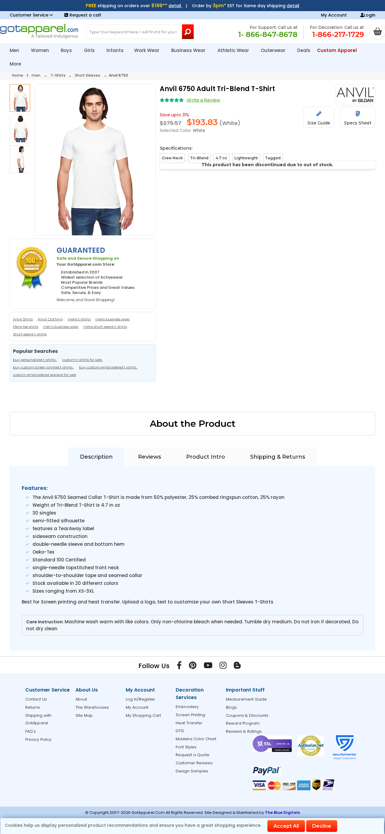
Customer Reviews (194, 763)
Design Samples (192, 771)
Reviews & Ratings (244, 731)
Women (40, 50)
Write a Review (203, 100)
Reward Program (243, 723)
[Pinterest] (192, 667)
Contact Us (36, 699)
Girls (90, 50)
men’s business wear (61, 326)
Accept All (286, 826)
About (81, 699)
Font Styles (186, 747)
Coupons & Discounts (247, 715)
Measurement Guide (246, 699)
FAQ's (30, 731)
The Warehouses (92, 707)
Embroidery (187, 707)
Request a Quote (192, 755)
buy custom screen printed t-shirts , (43, 367)
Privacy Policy (38, 739)
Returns (32, 707)
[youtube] (208, 667)
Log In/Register (140, 699)
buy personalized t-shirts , (35, 359)
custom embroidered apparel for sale (44, 374)
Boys (67, 50)
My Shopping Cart (143, 715)
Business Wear (189, 50)
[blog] (237, 667)
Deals (303, 50)
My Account (334, 15)
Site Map (84, 715)
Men (15, 50)
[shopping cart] (377, 31)
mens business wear (112, 319)
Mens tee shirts (25, 326)
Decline (321, 826)
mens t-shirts (79, 319)
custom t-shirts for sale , (82, 359)
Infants (115, 50)
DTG (180, 731)
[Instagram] (223, 667)
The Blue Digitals (282, 812)
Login (369, 15)
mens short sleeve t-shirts (105, 326)
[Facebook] (179, 667)
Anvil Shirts (23, 319)
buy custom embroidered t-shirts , (108, 367)
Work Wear (147, 50)
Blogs (231, 707)
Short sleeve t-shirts (30, 334)
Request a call (85, 15)
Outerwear (274, 50)
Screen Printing (190, 715)
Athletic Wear (233, 50)
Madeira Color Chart (196, 739)
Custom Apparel (337, 50)
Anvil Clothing (50, 319)
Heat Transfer (189, 723)
